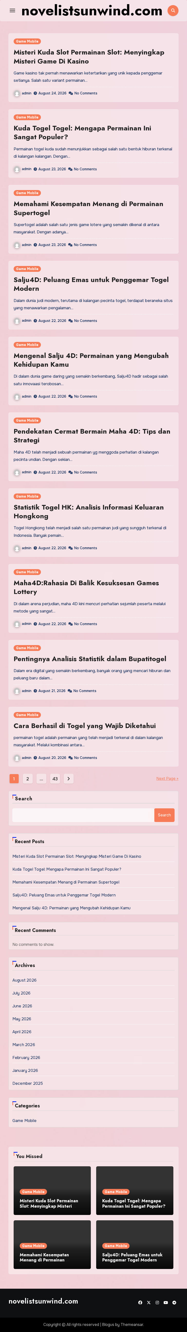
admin (26, 93)
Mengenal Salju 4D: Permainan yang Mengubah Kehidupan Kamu (91, 360)
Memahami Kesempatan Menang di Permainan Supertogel (88, 208)
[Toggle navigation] (12, 10)
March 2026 (23, 1044)
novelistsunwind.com (43, 1301)
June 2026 (22, 1006)
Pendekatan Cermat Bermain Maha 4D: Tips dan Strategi (92, 435)
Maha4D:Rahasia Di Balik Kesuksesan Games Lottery (86, 587)
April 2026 (21, 1031)
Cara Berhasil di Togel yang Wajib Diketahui (85, 726)
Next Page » (167, 778)
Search (24, 798)
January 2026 (25, 1070)
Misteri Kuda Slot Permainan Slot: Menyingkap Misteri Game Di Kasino (89, 56)
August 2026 (24, 980)
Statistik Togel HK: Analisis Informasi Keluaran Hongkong (89, 511)
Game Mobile (27, 41)
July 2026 (21, 993)
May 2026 (21, 1019)
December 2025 (27, 1083)
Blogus (108, 1324)
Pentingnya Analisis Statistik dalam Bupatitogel (90, 659)
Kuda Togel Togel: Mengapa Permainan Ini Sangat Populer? (82, 132)
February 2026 (26, 1057)
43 (54, 779)
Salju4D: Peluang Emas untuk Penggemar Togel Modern (91, 284)
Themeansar (132, 1324)
